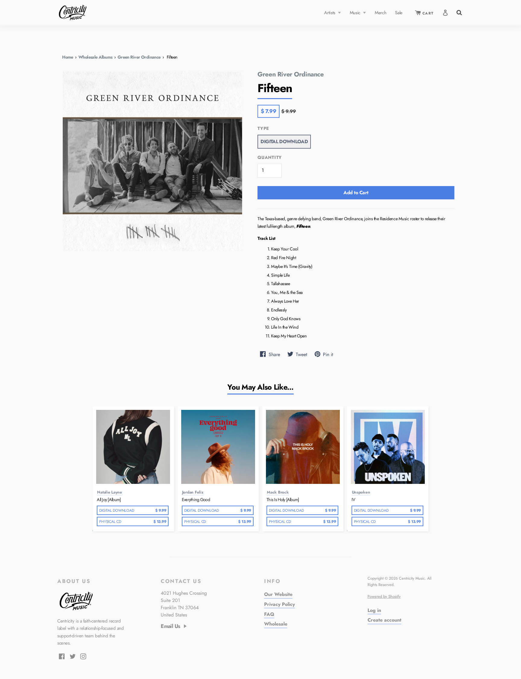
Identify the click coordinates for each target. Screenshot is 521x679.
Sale (399, 12)
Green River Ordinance (139, 57)
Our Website (278, 594)
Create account (384, 619)
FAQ (269, 614)
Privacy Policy (279, 604)
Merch (380, 12)
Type (263, 128)
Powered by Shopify (384, 596)
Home (67, 57)
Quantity (269, 157)
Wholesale (275, 623)
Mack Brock (278, 492)
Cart (427, 13)
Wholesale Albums (95, 57)
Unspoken (361, 492)
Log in (374, 610)
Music (356, 12)
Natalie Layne (109, 492)
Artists (330, 12)
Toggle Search (458, 12)
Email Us (170, 626)
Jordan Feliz (193, 492)
